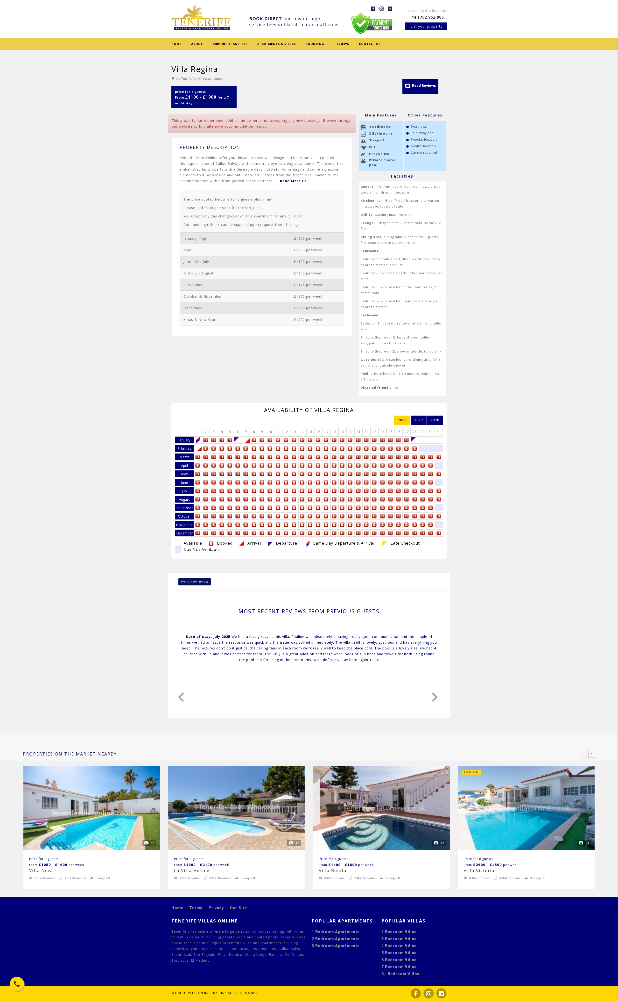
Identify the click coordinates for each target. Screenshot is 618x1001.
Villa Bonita (333, 870)
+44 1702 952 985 (426, 17)
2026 (402, 420)
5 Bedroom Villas (399, 953)
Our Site (238, 908)
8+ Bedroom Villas (400, 974)
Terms (196, 908)
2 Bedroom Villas (399, 931)
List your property (426, 26)
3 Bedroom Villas (399, 938)
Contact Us (369, 44)
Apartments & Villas (276, 44)
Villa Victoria (479, 870)
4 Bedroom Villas (399, 945)
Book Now (315, 44)
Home (176, 44)
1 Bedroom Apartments (336, 931)
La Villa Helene (192, 870)
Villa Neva (41, 870)
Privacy (216, 908)
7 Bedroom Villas (399, 967)
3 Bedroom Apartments (336, 945)
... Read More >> (291, 181)
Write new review (194, 582)
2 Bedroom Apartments (336, 938)
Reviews (342, 44)
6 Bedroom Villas (399, 960)
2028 (435, 420)
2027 (418, 420)
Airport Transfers (230, 44)
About (197, 44)
